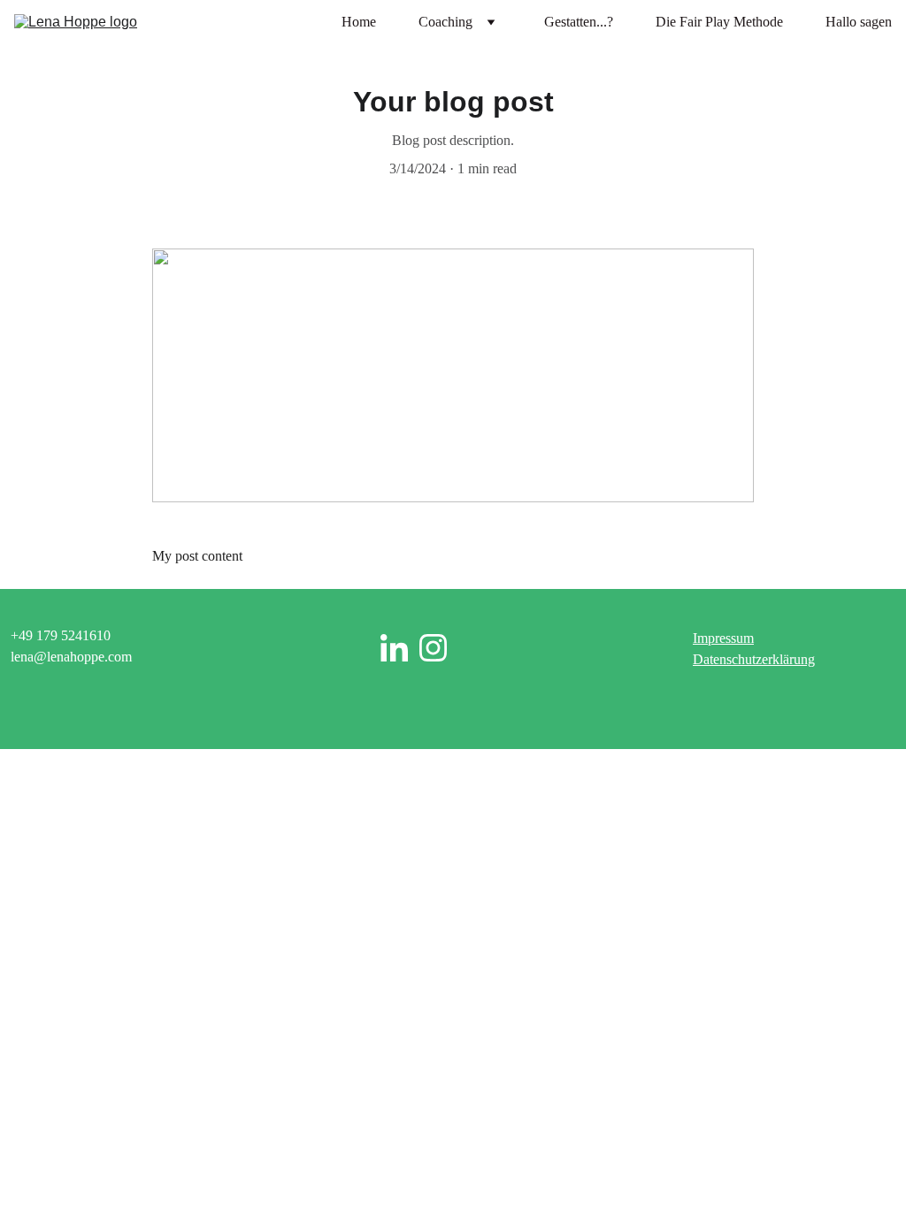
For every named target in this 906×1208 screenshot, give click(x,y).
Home (359, 21)
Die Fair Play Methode (719, 21)
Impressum (723, 638)
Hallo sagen (858, 21)
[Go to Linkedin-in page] (394, 647)
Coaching (445, 21)
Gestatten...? (578, 21)
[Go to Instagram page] (433, 647)
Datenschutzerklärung (754, 659)
